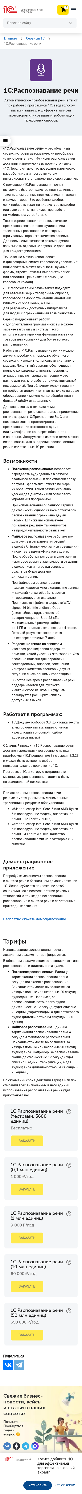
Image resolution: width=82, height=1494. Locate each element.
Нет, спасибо (64, 1485)
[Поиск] (70, 23)
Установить (37, 1485)
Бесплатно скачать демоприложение (34, 919)
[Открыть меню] (5, 141)
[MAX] (35, 1446)
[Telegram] (19, 1365)
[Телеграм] (25, 1446)
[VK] (7, 1446)
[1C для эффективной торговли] (26, 9)
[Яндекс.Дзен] (16, 1446)
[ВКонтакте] (8, 1365)
